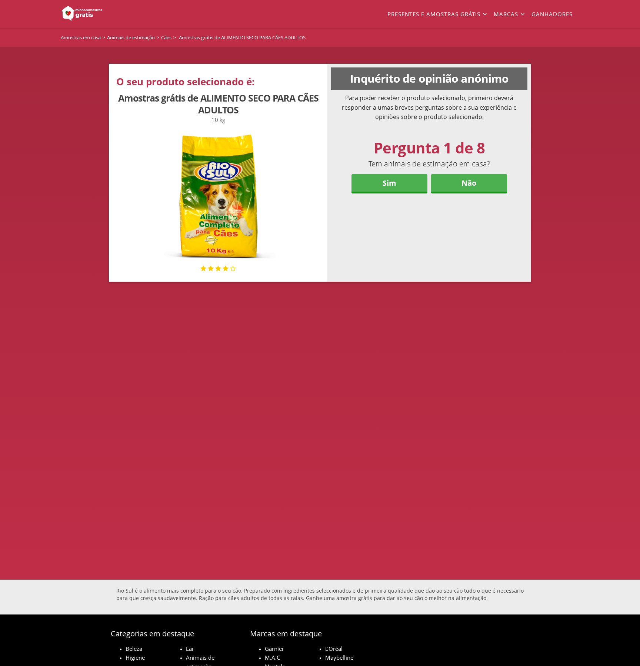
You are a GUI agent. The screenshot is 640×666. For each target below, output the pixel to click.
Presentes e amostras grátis (433, 14)
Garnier (274, 648)
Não (468, 183)
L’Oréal (334, 648)
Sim (389, 183)
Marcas (506, 14)
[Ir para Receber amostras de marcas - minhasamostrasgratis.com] (112, 14)
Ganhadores (552, 14)
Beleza (134, 648)
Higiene (135, 657)
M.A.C (272, 657)
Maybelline (339, 657)
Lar (190, 648)
